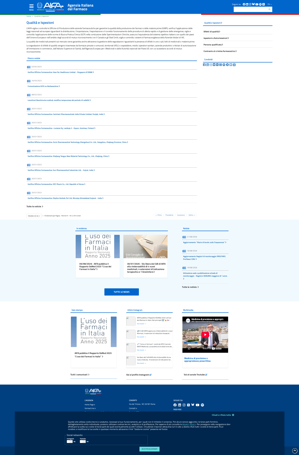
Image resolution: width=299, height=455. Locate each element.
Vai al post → (141, 324)
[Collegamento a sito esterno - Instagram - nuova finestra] (250, 4)
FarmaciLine (90, 408)
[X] (217, 65)
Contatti (132, 408)
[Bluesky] (214, 65)
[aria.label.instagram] (184, 405)
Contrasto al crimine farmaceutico (219, 51)
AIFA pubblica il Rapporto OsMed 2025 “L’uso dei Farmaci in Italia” (93, 354)
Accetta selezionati (149, 449)
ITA (268, 4)
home (29, 16)
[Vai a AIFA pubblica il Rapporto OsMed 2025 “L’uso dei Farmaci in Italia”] (94, 331)
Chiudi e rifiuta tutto (222, 415)
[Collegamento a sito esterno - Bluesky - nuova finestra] (253, 4)
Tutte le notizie (34, 206)
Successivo (181, 215)
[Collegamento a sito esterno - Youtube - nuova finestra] (257, 4)
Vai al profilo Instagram (139, 374)
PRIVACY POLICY (189, 424)
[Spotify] (224, 65)
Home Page (89, 404)
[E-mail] (231, 65)
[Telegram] (228, 65)
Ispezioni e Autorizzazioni (215, 38)
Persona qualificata (213, 44)
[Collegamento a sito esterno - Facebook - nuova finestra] (244, 4)
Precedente (169, 215)
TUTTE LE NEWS (122, 291)
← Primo (159, 215)
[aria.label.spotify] (202, 405)
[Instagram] (211, 65)
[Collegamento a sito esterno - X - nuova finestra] (263, 4)
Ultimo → (192, 215)
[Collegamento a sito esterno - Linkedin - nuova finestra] (247, 4)
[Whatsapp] (220, 65)
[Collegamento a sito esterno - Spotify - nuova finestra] (260, 4)
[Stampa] (234, 65)
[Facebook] (204, 65)
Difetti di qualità (211, 31)
